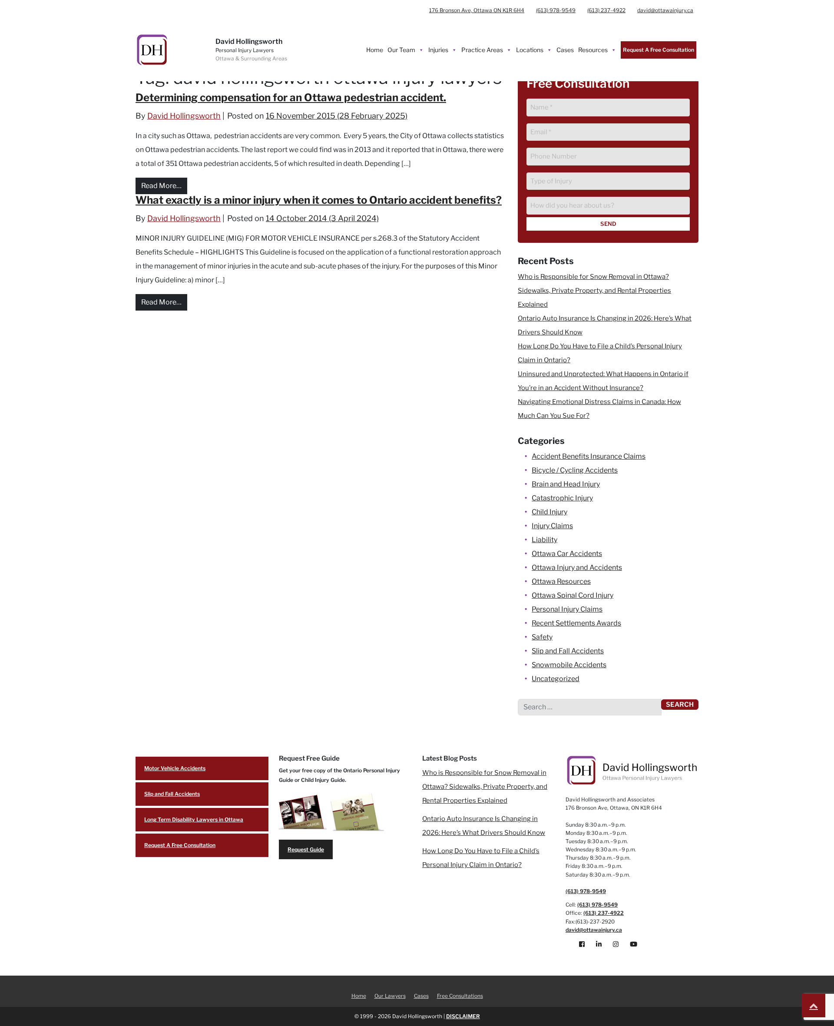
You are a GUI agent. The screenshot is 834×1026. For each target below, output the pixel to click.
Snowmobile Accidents (569, 665)
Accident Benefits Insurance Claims (588, 456)
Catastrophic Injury (562, 498)
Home (374, 49)
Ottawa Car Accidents (567, 553)
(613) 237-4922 (606, 10)
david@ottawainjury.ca (665, 10)
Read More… (164, 185)
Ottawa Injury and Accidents (577, 567)
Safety (542, 637)
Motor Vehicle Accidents (174, 768)
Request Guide (306, 849)
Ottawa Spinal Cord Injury (572, 595)
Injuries (438, 49)
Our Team (401, 49)
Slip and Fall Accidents (568, 651)
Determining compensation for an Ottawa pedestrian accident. (291, 97)
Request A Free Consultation (658, 49)
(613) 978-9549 (556, 10)
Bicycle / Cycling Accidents (575, 470)
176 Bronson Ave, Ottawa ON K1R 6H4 (476, 10)
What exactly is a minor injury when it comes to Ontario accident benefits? (319, 200)
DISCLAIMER (463, 1016)
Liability (544, 540)
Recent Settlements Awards (576, 623)
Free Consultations (460, 996)
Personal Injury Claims (567, 609)
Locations (529, 49)
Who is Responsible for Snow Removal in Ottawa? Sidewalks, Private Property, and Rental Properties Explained (594, 290)
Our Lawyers (390, 996)
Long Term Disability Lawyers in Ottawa (193, 819)
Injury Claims (552, 526)
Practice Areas (482, 49)
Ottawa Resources (561, 581)
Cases (565, 49)
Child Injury (549, 512)
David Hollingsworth (184, 115)
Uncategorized (555, 679)
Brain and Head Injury (566, 484)
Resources (593, 49)
